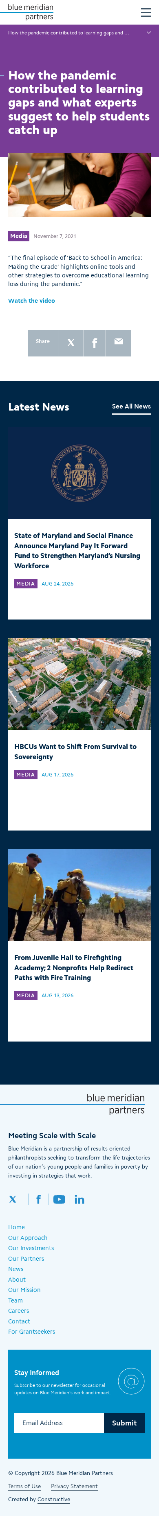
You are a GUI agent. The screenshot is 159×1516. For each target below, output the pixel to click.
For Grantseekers (31, 1331)
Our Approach (28, 1237)
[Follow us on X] (18, 1199)
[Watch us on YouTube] (59, 1199)
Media (18, 236)
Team (15, 1300)
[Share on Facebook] (95, 343)
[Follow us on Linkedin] (79, 1199)
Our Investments (31, 1248)
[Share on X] (71, 343)
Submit (124, 1422)
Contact (19, 1321)
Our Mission (24, 1290)
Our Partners (26, 1258)
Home (16, 1227)
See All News (131, 406)
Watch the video (31, 300)
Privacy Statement (74, 1486)
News (15, 1269)
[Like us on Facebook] (39, 1199)
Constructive (54, 1499)
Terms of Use (24, 1486)
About (17, 1279)
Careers (18, 1310)
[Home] (30, 12)
